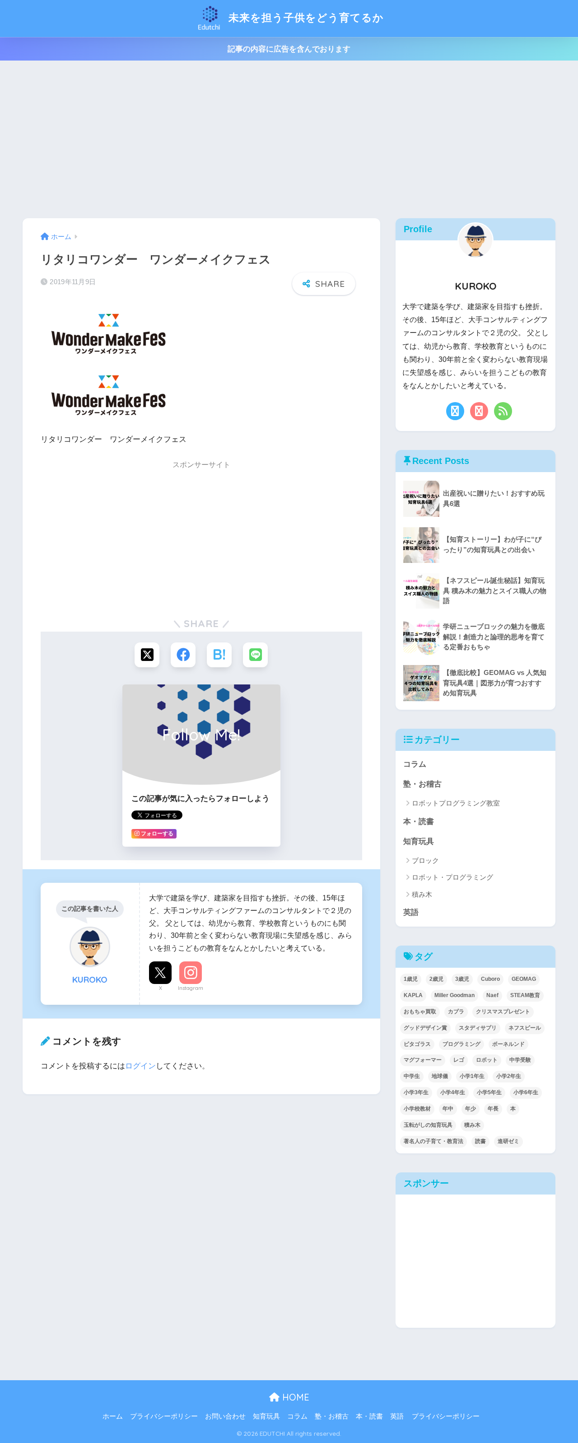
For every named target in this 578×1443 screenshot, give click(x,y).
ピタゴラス (417, 1044)
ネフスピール (524, 1028)
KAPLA (413, 995)
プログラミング (461, 1044)
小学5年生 (489, 1092)
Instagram (190, 988)
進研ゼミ (508, 1141)
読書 (480, 1141)
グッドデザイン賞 (425, 1028)
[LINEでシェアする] (255, 654)
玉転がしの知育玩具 (428, 1125)
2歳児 (436, 979)
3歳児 (462, 979)
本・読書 (418, 821)
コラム (414, 764)
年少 (470, 1109)
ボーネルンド (508, 1044)
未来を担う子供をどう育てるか (304, 17)
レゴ (458, 1060)
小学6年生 (525, 1092)
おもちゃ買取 (420, 1011)
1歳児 (411, 979)
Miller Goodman (454, 995)
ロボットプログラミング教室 (456, 803)
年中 (448, 1109)
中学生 (412, 1076)
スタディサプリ (478, 1028)
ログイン (140, 1066)
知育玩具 (418, 841)
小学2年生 (508, 1076)
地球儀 (440, 1076)
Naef (492, 995)
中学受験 (520, 1060)
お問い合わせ (225, 1416)
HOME (294, 1397)
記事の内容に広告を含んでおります (289, 49)
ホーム (113, 1416)
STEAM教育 (525, 995)
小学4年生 (452, 1092)
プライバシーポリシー (164, 1416)
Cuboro (490, 979)
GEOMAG (524, 979)
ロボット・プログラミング (452, 877)
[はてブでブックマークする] (219, 654)
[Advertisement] (289, 139)
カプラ (456, 1011)
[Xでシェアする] (147, 654)
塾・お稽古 (422, 784)
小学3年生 (416, 1092)
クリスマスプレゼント (503, 1011)
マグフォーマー (423, 1060)
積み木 (422, 894)
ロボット (487, 1060)
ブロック (425, 860)
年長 (493, 1109)
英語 (411, 912)
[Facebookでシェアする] (183, 654)
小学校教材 (417, 1109)
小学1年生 (472, 1076)
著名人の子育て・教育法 (433, 1141)
